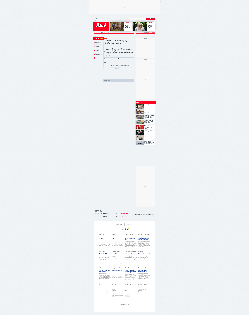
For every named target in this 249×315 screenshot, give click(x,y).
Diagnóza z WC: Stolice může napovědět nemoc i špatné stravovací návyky (131, 275)
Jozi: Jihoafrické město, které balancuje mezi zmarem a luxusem (104, 274)
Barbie (126, 289)
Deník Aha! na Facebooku (95, 32)
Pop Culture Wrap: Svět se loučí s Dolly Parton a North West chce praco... (117, 272)
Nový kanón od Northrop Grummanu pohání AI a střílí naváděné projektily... (118, 262)
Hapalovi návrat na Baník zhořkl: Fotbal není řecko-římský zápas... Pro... (117, 240)
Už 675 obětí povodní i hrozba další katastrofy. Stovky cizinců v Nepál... (104, 245)
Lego (126, 290)
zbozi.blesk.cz (114, 291)
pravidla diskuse (125, 65)
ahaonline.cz (145, 213)
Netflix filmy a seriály (102, 271)
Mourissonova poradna (142, 270)
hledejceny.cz (114, 286)
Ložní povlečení (127, 296)
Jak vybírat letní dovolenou (143, 239)
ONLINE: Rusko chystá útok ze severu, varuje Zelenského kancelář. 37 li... (104, 240)
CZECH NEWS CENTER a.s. (116, 307)
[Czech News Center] (127, 229)
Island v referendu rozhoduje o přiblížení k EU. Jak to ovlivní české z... (130, 261)
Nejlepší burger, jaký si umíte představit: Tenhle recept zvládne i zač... (143, 259)
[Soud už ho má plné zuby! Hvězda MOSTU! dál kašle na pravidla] (117, 26)
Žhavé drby (98, 42)
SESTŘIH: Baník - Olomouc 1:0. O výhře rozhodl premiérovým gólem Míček (104, 290)
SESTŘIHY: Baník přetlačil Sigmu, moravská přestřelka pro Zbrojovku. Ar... (117, 245)
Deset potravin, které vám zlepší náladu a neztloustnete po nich (130, 277)
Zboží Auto (113, 296)
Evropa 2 (139, 291)
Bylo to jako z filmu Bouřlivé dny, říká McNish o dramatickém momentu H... (104, 261)
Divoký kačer (107, 270)
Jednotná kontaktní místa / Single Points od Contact (126, 309)
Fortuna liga (101, 288)
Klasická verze (120, 224)
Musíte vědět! (99, 50)
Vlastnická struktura (114, 309)
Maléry (97, 46)
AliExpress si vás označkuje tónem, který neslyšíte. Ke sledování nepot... (117, 258)
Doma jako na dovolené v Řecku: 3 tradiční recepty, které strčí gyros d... (144, 261)
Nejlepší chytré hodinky (116, 253)
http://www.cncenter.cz (125, 214)
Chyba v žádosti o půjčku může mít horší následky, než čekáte (130, 242)
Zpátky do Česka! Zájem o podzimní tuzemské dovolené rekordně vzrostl (104, 276)
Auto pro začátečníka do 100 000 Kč (117, 295)
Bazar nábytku (127, 297)
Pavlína (153, 32)
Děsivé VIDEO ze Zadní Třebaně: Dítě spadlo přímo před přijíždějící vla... (131, 246)
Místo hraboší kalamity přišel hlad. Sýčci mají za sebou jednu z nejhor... (144, 244)
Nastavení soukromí (107, 309)
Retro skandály (99, 58)
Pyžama (126, 291)
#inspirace (114, 270)
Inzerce (121, 304)
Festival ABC (144, 271)
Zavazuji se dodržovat (120, 65)
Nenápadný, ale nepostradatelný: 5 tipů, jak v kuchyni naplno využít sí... (144, 257)
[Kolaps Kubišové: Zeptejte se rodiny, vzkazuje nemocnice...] (140, 26)
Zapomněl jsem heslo (109, 60)
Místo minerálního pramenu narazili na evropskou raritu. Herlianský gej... (105, 278)
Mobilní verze (129, 224)
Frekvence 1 (140, 290)
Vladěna (148, 32)
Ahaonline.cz (96, 35)
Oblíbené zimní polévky (142, 253)
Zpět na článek (109, 56)
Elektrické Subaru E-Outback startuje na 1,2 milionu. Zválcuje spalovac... (104, 259)
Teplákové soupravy (128, 294)
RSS (128, 304)
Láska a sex (98, 54)
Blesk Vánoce (101, 237)
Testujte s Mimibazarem (128, 286)
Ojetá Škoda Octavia (115, 297)
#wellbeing (118, 270)
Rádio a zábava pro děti (142, 289)
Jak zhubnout (127, 237)
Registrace (95, 20)
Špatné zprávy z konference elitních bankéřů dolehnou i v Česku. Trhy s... (131, 259)
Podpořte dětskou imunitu (130, 270)
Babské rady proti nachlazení (130, 271)
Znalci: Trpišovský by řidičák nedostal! (115, 41)
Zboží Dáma (114, 290)
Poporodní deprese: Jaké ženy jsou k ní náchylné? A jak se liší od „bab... (131, 279)
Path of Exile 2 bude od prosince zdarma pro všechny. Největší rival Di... (143, 278)
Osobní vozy (114, 289)
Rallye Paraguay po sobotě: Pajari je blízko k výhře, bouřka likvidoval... (104, 257)
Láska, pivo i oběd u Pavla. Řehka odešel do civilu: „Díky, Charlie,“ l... (130, 244)
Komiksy (140, 271)
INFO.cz (102, 238)
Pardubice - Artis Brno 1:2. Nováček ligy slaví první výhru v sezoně (104, 294)
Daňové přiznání (128, 253)
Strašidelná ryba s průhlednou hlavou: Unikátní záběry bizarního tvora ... (144, 276)
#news (122, 270)
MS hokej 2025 (114, 237)
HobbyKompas (114, 294)
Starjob (139, 286)
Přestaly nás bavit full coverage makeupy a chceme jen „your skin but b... (118, 277)
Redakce (125, 304)
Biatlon (119, 237)
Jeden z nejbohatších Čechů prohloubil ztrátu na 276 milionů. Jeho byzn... (131, 257)
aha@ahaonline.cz (124, 213)
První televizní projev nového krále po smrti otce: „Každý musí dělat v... (104, 243)
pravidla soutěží (123, 216)
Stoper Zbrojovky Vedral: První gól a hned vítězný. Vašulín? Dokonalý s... (117, 243)
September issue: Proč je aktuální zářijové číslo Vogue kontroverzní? (117, 274)
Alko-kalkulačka (102, 253)
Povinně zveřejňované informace (140, 309)
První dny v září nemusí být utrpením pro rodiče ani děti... (144, 246)
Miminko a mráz (146, 238)
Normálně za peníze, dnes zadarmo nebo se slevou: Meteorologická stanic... (117, 260)
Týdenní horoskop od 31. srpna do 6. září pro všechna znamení (144, 242)
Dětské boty (127, 295)
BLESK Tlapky (101, 270)
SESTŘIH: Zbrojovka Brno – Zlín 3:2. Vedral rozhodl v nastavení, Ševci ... (104, 292)
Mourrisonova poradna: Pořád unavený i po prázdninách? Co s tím (144, 274)
